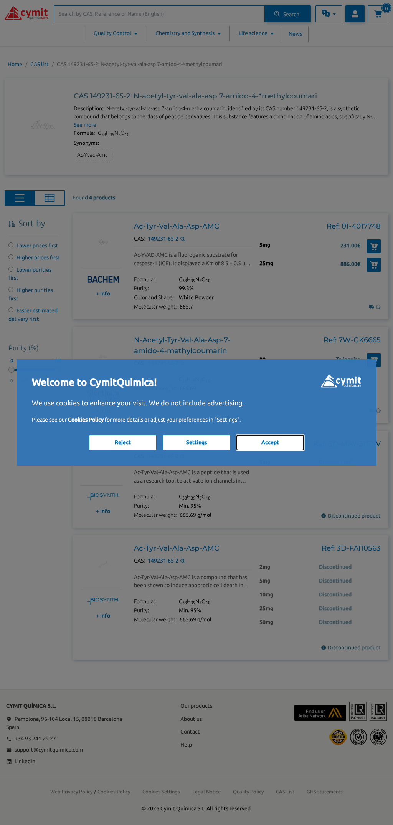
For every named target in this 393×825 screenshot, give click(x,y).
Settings (196, 442)
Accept (270, 442)
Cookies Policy (86, 420)
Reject (123, 442)
